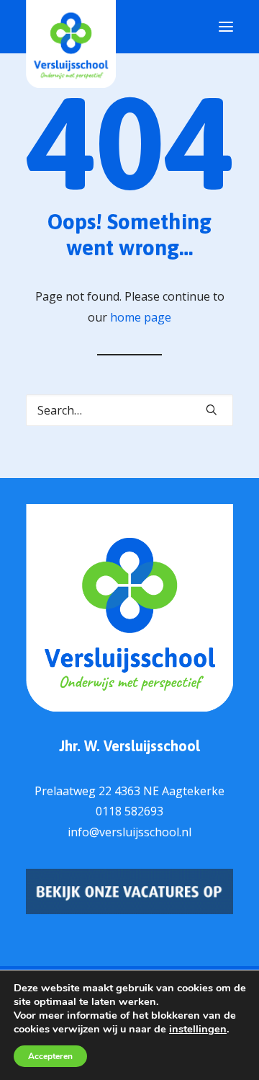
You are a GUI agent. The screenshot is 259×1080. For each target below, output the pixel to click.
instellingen (198, 1028)
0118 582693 (129, 811)
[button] (211, 409)
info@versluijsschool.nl (129, 832)
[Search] (129, 410)
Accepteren (50, 1056)
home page (140, 317)
